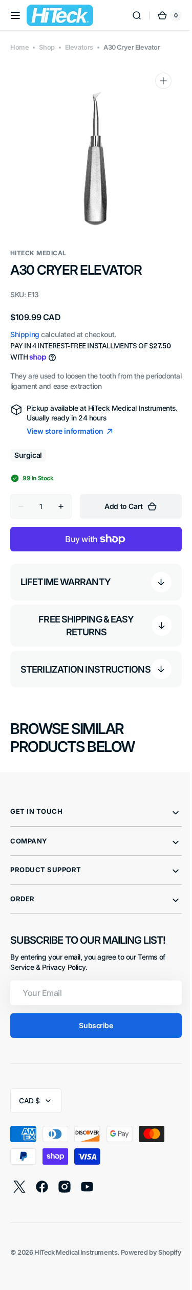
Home (19, 47)
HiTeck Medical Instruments (75, 1257)
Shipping (24, 334)
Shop (46, 47)
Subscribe (92, 1031)
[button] (15, 15)
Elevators (79, 47)
